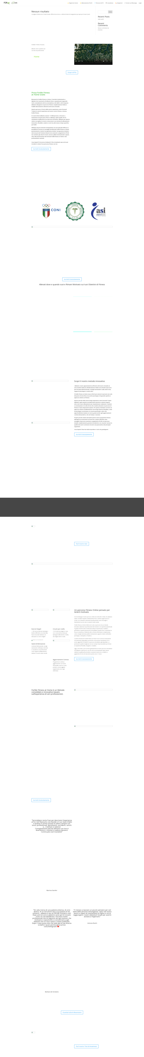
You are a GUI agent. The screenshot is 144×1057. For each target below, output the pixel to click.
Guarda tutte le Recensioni (72, 1012)
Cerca (110, 12)
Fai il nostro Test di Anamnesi (86, 1046)
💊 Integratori (119, 3)
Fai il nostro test (81, 544)
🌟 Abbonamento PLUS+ (86, 3)
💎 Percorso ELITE (99, 3)
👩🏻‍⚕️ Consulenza (109, 3)
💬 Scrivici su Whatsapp (130, 3)
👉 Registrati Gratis (73, 3)
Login (140, 3)
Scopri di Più (72, 72)
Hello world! (101, 19)
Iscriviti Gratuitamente (41, 149)
